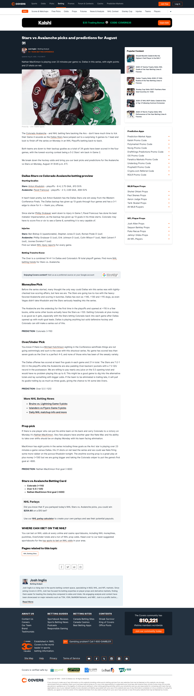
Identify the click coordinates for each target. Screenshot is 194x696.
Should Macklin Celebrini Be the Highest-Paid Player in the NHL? (148, 57)
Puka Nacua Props (136, 231)
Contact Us (27, 619)
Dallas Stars (56, 137)
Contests (105, 613)
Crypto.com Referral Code (140, 171)
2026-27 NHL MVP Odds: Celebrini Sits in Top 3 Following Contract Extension (151, 102)
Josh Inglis (32, 49)
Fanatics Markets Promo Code (142, 159)
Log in (177, 4)
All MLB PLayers (135, 206)
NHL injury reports (46, 245)
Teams (148, 11)
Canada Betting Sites (83, 619)
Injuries (139, 11)
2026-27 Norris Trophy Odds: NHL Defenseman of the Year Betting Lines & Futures (151, 114)
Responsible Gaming (58, 628)
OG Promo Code (135, 155)
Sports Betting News (58, 622)
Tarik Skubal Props (136, 203)
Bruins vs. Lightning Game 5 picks (48, 403)
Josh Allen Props (135, 223)
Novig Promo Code (137, 148)
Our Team (26, 625)
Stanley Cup (127, 11)
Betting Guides (58, 613)
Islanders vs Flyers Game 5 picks (47, 408)
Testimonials (28, 631)
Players (157, 11)
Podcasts (52, 625)
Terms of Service (71, 658)
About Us (28, 613)
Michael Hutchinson (54, 347)
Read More (28, 601)
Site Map (28, 658)
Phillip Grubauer (43, 213)
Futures (83, 11)
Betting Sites (82, 613)
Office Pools (105, 625)
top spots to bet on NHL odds (57, 540)
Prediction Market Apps (139, 136)
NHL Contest (113, 11)
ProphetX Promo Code (138, 167)
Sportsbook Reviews (58, 619)
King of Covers (106, 622)
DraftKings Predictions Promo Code (145, 151)
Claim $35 (164, 23)
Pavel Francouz (41, 190)
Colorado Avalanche (36, 133)
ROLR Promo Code (136, 174)
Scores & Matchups (40, 11)
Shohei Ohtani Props (137, 191)
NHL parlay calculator (43, 518)
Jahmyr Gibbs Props (137, 235)
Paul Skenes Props (136, 195)
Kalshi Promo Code (137, 140)
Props (74, 11)
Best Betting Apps (82, 625)
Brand (25, 628)
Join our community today (148, 631)
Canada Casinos (81, 622)
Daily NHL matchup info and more (48, 412)
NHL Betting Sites (30, 554)
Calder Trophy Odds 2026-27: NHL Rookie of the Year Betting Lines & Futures (149, 80)
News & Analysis (97, 11)
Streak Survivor (106, 619)
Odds (66, 11)
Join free (164, 4)
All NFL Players (135, 239)
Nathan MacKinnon (43, 434)
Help (41, 658)
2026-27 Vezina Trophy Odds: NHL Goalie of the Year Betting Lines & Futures (149, 69)
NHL (25, 11)
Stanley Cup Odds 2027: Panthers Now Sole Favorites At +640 (151, 90)
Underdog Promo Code (139, 163)
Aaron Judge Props (137, 199)
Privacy (53, 658)
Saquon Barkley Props (138, 227)
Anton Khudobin (36, 186)
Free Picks (56, 11)
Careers (26, 622)
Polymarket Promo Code (139, 144)
